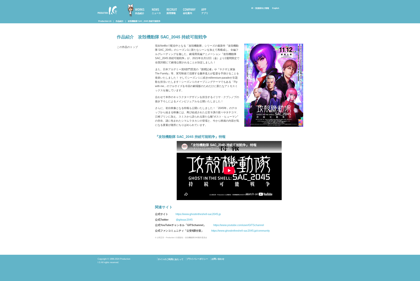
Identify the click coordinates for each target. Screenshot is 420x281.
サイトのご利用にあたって (170, 259)
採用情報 (171, 13)
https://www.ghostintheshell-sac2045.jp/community (240, 230)
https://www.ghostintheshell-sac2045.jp (198, 214)
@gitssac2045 (184, 219)
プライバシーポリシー (197, 259)
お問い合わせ (217, 259)
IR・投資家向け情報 (260, 8)
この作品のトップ (127, 47)
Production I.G (104, 21)
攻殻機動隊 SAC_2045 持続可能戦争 (144, 21)
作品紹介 (139, 13)
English (275, 8)
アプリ (204, 13)
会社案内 (187, 13)
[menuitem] (137, 10)
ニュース (156, 13)
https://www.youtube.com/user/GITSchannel (238, 225)
